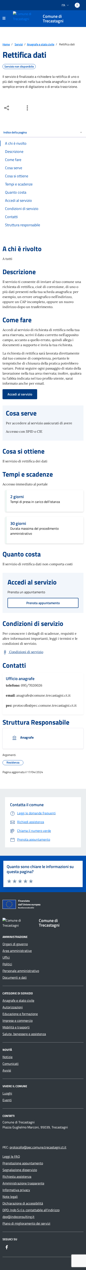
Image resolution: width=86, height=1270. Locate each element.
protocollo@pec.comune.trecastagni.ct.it (38, 1147)
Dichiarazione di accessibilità (23, 1203)
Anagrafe (26, 737)
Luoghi (7, 1093)
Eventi (7, 1099)
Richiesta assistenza (17, 1176)
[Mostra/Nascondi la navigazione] (4, 18)
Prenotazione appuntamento (23, 1163)
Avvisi (7, 1070)
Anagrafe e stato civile (18, 1000)
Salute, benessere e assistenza (24, 1033)
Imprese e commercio (18, 1020)
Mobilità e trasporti (16, 1027)
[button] (31, 881)
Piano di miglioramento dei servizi (26, 1223)
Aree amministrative (17, 950)
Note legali (10, 1196)
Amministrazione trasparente (23, 1183)
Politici (7, 964)
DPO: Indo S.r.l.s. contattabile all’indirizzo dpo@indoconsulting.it (31, 1213)
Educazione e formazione (20, 1013)
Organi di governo (15, 943)
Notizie (8, 1056)
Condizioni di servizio (25, 652)
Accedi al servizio (20, 394)
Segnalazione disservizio (20, 1169)
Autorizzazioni (13, 1007)
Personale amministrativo (21, 970)
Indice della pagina (15, 132)
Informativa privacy (16, 1189)
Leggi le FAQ (11, 1156)
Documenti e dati (15, 977)
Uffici (6, 957)
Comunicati (11, 1063)
